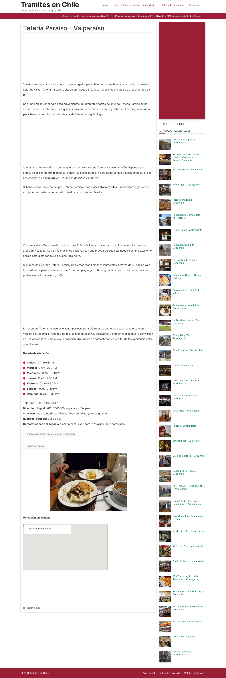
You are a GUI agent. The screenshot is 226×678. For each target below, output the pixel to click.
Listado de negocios (172, 5)
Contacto (194, 5)
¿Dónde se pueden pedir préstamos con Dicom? (85, 16)
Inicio (105, 5)
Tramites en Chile (50, 4)
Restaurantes (33, 607)
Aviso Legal (149, 673)
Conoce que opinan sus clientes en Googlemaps (51, 434)
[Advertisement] (88, 59)
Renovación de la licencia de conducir (134, 5)
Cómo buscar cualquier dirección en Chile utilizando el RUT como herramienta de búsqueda (158, 16)
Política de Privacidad (169, 673)
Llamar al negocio (36, 446)
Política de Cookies (194, 673)
